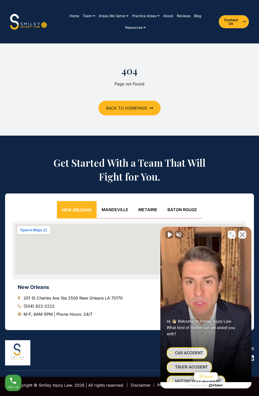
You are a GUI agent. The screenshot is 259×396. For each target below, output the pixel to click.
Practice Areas (144, 16)
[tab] (77, 209)
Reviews (183, 16)
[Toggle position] (232, 235)
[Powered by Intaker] (216, 385)
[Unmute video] (169, 235)
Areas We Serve (112, 16)
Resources (133, 27)
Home (74, 16)
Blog (197, 16)
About (168, 16)
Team (87, 16)
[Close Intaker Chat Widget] (242, 235)
